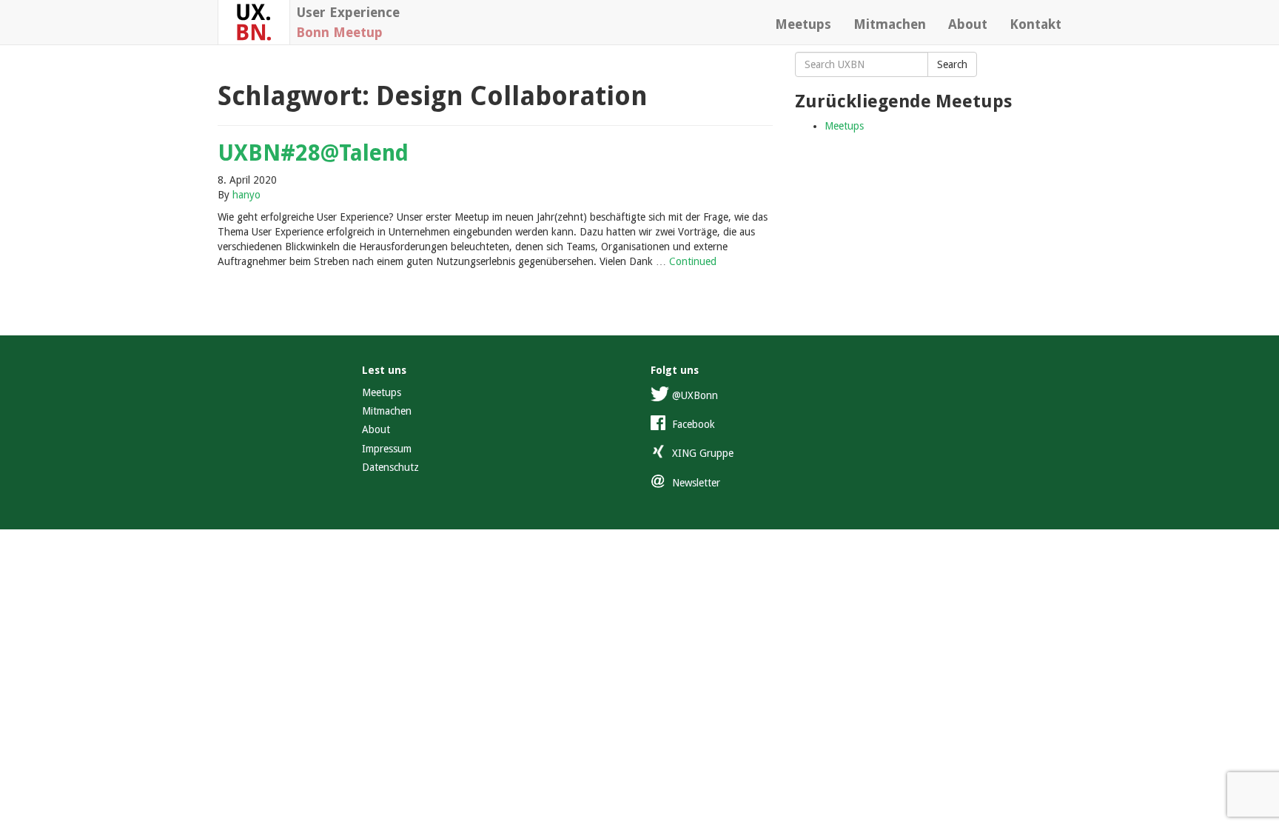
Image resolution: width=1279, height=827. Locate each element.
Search (952, 64)
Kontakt (1035, 24)
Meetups (803, 24)
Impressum (387, 449)
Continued (692, 261)
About (967, 24)
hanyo (246, 195)
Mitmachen (889, 24)
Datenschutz (390, 467)
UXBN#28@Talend (313, 153)
